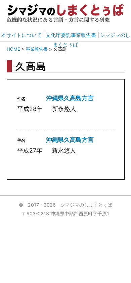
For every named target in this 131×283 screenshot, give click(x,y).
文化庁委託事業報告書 (71, 35)
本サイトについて (21, 35)
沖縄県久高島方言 (69, 98)
